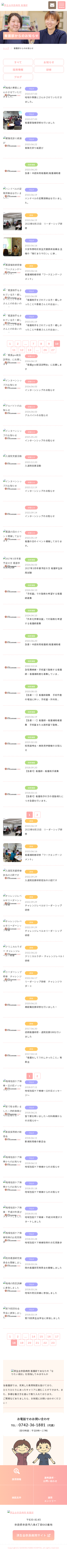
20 (29, 1342)
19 (22, 1342)
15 (41, 1336)
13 (29, 350)
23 (53, 1342)
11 (14, 350)
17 (57, 1336)
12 (22, 350)
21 (37, 1342)
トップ (6, 48)
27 (53, 350)
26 (45, 350)
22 (45, 1342)
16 (49, 1336)
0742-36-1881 (32, 1425)
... (25, 343)
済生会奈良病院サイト (31, 1535)
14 (33, 1336)
